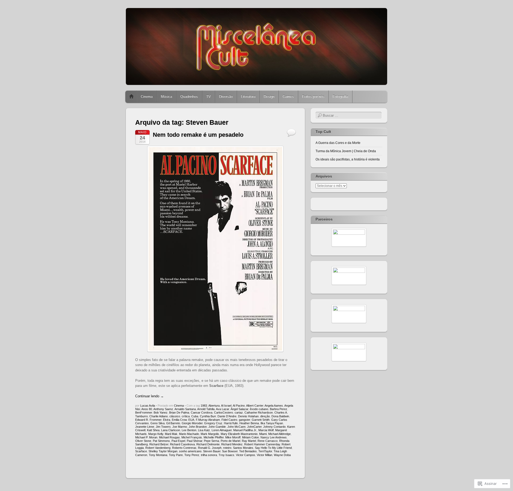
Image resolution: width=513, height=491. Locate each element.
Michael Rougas (169, 437)
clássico (174, 416)
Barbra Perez (278, 409)
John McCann (236, 426)
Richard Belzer (158, 444)
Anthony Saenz (163, 409)
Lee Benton (189, 430)
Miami (263, 433)
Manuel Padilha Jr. (245, 430)
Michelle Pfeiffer (214, 437)
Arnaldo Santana (185, 409)
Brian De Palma (179, 412)
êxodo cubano (259, 409)
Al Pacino (239, 405)
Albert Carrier (254, 405)
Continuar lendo (149, 396)
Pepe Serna (211, 440)
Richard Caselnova (182, 444)
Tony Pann (176, 455)
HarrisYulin (231, 423)
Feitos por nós (313, 97)
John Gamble (217, 426)
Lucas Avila (147, 405)
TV (208, 97)
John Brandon (198, 426)
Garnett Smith (261, 419)
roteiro (227, 447)
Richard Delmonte (208, 444)
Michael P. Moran (146, 437)
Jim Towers (163, 426)
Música (166, 97)
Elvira (166, 419)
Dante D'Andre (226, 416)
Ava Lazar (222, 409)
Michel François (191, 437)
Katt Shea (153, 430)
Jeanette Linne (144, 426)
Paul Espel (178, 440)
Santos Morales (243, 447)
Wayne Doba (282, 455)
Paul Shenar (194, 440)
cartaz (239, 412)
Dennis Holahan (248, 416)
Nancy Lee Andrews (274, 437)
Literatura (248, 97)
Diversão (226, 97)
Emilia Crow (179, 419)
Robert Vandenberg (157, 447)
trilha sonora (209, 455)
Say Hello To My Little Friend (273, 447)
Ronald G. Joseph (209, 447)
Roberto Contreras (184, 447)
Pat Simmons (161, 440)
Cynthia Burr (208, 416)
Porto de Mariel (230, 440)
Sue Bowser (230, 451)
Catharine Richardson (258, 412)
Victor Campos (245, 455)
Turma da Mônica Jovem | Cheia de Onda (346, 151)
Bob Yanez (161, 412)
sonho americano (190, 451)
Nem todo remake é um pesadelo (198, 134)
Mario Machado (189, 433)
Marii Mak (171, 433)
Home (131, 97)
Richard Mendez (232, 444)
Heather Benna (249, 423)
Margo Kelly (155, 433)
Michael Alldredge (279, 433)
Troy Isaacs (226, 455)
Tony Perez (191, 455)
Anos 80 (146, 409)
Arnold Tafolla (206, 409)
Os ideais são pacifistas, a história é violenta (348, 159)
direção (265, 416)
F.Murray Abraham (208, 419)
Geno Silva (157, 423)
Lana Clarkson (170, 430)
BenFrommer (143, 412)
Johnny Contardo (274, 426)
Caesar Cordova (201, 412)
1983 (204, 405)
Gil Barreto (173, 423)
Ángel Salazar (239, 409)
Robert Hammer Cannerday (262, 444)
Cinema (147, 97)
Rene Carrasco (268, 440)
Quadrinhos (189, 97)
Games (288, 97)
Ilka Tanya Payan (272, 423)
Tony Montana (158, 455)
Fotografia (340, 97)
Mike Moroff (232, 437)
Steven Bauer (211, 451)
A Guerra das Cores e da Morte (338, 143)
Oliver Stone (143, 440)
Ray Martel (249, 440)
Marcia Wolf (266, 430)
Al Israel (226, 405)
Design (269, 97)
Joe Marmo (179, 426)
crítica (186, 416)
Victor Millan (264, 455)
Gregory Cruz (213, 423)
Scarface (141, 451)
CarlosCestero (223, 412)
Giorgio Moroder (192, 423)
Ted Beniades (248, 451)
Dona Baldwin (280, 416)
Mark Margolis (210, 433)
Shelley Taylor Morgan (163, 451)
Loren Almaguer (222, 430)
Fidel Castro (229, 419)
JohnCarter (254, 426)
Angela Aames (274, 405)
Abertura (214, 405)
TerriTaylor (265, 451)
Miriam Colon (250, 437)
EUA (191, 419)
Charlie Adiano (158, 416)
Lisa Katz (204, 430)
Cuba (194, 416)
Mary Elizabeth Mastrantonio (239, 433)
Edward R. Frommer (148, 419)
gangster (244, 419)
